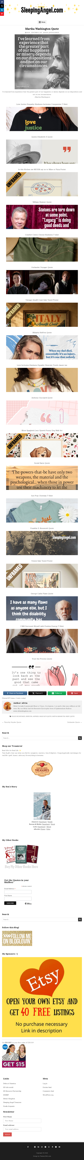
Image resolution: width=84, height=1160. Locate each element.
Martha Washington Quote (42, 29)
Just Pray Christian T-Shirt (42, 495)
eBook (49, 827)
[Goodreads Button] (55, 1147)
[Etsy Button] (48, 1147)
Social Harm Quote (42, 463)
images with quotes (45, 716)
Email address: (8, 1125)
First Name (8, 895)
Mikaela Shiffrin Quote (42, 332)
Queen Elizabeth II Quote (42, 136)
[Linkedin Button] (38, 1147)
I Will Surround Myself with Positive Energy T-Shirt (42, 626)
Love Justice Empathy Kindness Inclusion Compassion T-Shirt (42, 104)
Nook (53, 824)
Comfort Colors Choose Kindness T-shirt (42, 234)
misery (68, 716)
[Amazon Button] (52, 1147)
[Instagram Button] (41, 1147)
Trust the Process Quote (42, 658)
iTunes (43, 829)
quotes (72, 716)
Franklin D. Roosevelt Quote (42, 528)
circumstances (20, 716)
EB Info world (8, 1087)
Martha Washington (58, 716)
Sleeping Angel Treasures (12, 1102)
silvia (28, 32)
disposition (29, 716)
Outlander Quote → (74, 722)
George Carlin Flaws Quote (42, 593)
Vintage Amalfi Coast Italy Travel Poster (42, 300)
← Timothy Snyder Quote (11, 722)
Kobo (48, 829)
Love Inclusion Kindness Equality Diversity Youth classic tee (42, 365)
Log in (45, 1083)
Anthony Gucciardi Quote (42, 397)
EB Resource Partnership (12, 1091)
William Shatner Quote (42, 202)
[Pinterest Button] (34, 1147)
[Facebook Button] (27, 1147)
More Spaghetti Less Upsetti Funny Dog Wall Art (42, 430)
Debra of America (9, 1083)
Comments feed (48, 1091)
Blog (46, 32)
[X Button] (24, 1147)
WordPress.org (48, 1095)
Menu (43, 22)
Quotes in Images (54, 32)
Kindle (50, 822)
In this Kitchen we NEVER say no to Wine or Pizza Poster (42, 169)
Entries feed (47, 1087)
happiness (36, 716)
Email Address (9, 889)
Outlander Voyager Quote (42, 267)
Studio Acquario (9, 1106)
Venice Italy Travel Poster (42, 561)
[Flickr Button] (45, 1147)
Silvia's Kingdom (9, 1098)
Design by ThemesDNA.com (42, 1156)
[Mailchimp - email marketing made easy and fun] (28, 905)
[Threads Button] (31, 1147)
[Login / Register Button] (59, 1147)
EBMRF (6, 1095)
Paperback (42, 822)
